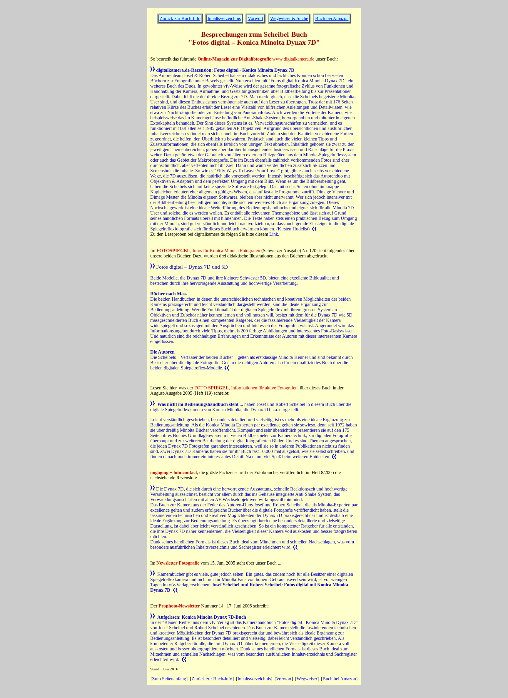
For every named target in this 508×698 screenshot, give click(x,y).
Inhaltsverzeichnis (224, 18)
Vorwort (283, 678)
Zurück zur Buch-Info (211, 678)
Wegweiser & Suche (289, 18)
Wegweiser (307, 678)
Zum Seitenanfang (169, 678)
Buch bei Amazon (332, 18)
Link (273, 234)
